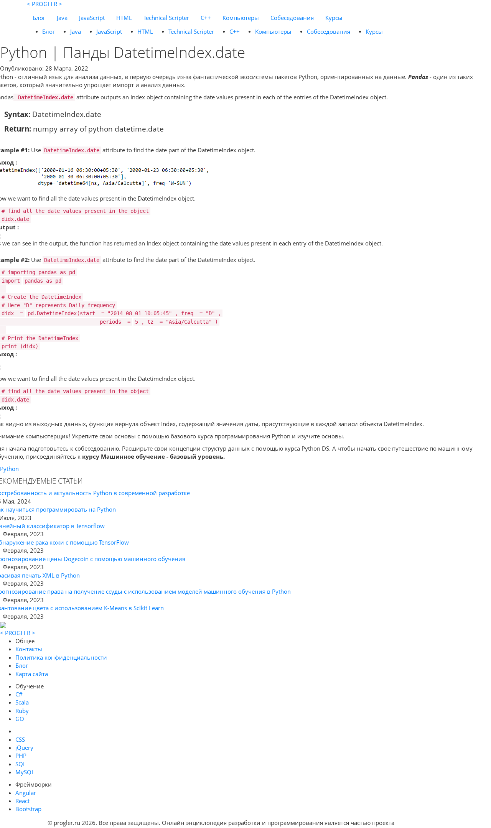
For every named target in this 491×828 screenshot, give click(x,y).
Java (62, 17)
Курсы (334, 17)
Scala (22, 702)
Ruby (22, 710)
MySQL (25, 772)
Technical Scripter (166, 17)
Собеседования (292, 17)
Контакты (28, 649)
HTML (124, 17)
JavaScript (92, 17)
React (22, 801)
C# (19, 694)
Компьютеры (240, 17)
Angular (25, 793)
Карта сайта (31, 674)
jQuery (24, 747)
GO (19, 719)
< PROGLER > (44, 4)
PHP (20, 755)
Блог (39, 17)
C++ (206, 17)
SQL (20, 764)
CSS (20, 739)
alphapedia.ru (419, 822)
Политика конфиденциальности (61, 657)
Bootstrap (28, 809)
